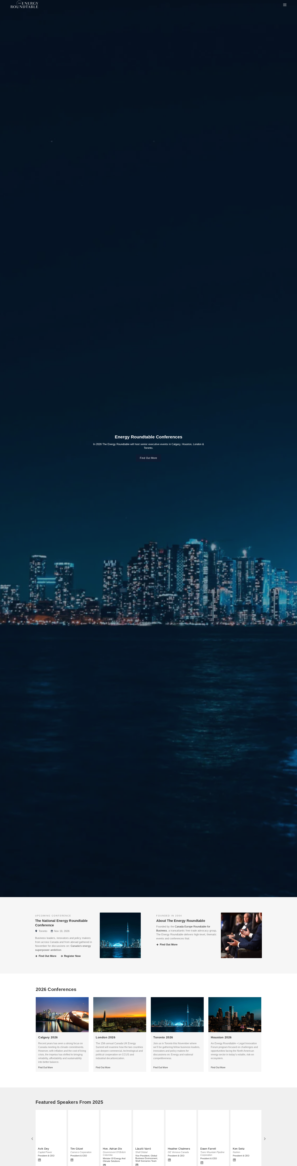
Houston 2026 (221, 1037)
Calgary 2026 (48, 1037)
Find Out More (45, 1067)
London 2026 (105, 1037)
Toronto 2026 (163, 1037)
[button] (32, 1138)
